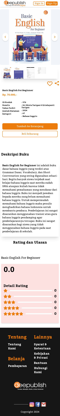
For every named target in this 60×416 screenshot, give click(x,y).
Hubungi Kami (40, 370)
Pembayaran (17, 366)
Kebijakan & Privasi (42, 356)
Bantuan (40, 363)
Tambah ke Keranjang (30, 126)
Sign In (39, 3)
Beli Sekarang (30, 134)
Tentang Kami (14, 346)
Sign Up (52, 3)
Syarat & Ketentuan (42, 346)
